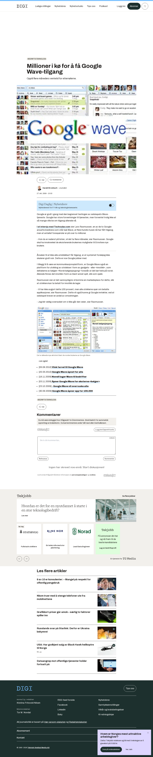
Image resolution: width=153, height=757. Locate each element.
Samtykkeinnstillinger (108, 705)
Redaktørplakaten (78, 722)
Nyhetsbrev (104, 700)
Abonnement (23, 731)
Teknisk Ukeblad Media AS (38, 748)
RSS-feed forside (66, 700)
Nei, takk (129, 749)
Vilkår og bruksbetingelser (111, 709)
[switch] (111, 205)
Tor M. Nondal (24, 712)
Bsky (59, 714)
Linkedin (61, 709)
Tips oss (130, 688)
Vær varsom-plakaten (55, 722)
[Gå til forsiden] (22, 6)
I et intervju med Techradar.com (53, 227)
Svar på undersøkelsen (111, 749)
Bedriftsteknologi (37, 59)
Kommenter (57, 180)
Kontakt (21, 738)
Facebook (62, 705)
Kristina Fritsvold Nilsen (28, 703)
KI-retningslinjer (106, 714)
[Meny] (145, 6)
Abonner (134, 6)
